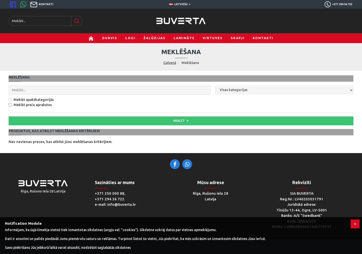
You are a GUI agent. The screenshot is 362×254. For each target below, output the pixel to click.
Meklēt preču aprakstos (33, 105)
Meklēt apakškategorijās (34, 100)
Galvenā (169, 63)
